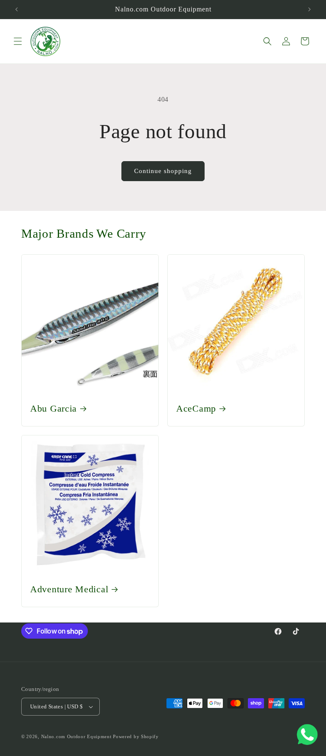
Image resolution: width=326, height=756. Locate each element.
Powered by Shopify (136, 736)
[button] (17, 41)
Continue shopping (163, 171)
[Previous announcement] (16, 9)
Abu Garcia (53, 409)
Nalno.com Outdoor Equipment (76, 736)
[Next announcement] (309, 9)
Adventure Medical (69, 589)
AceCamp (196, 409)
